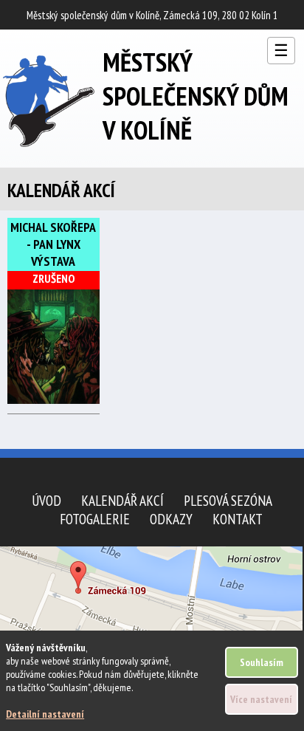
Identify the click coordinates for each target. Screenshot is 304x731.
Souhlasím (261, 662)
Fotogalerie (95, 518)
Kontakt (238, 518)
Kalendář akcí (122, 500)
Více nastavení (261, 699)
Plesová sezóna (228, 500)
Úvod (46, 500)
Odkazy (171, 518)
